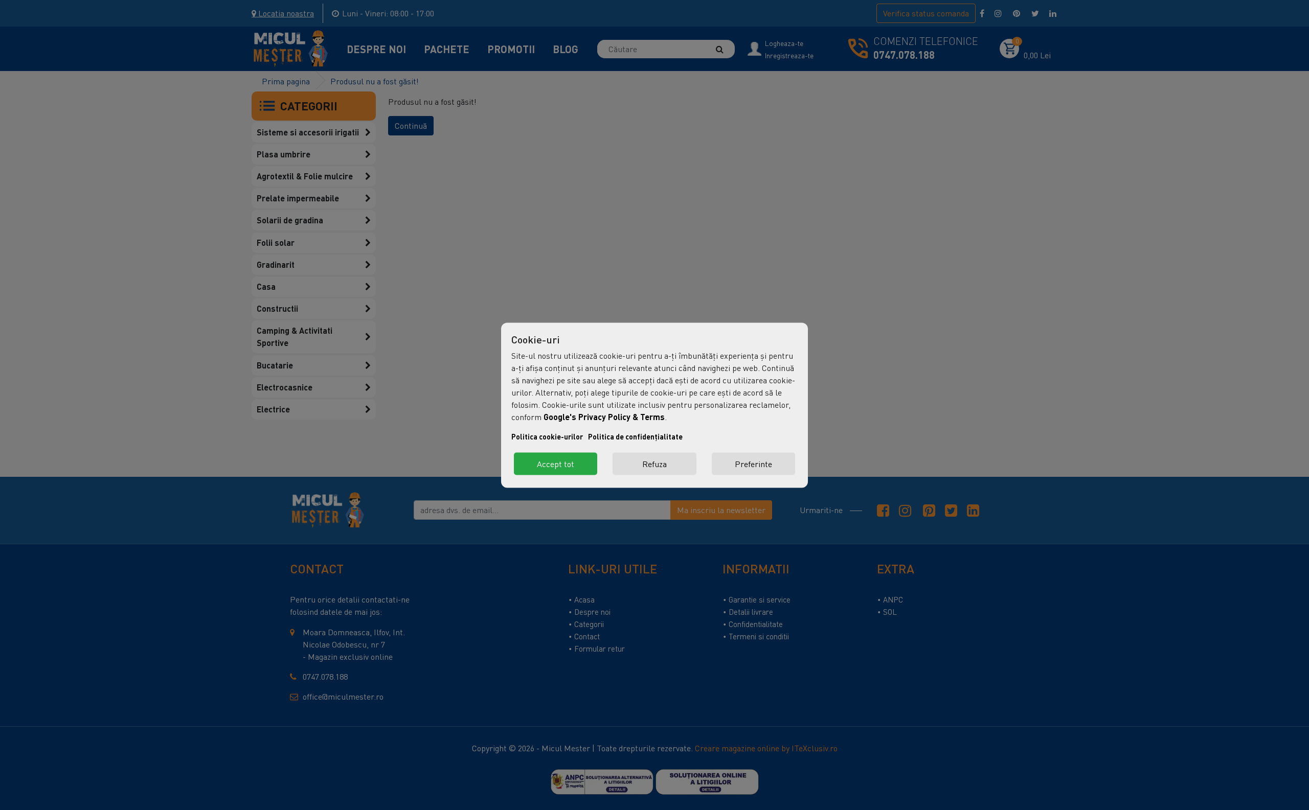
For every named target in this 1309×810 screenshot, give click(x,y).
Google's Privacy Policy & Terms (604, 416)
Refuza (654, 463)
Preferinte (753, 463)
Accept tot (555, 463)
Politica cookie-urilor (547, 436)
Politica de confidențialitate (635, 436)
